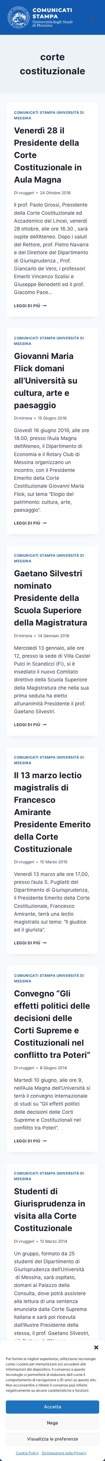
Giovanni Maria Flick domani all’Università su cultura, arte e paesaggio (45, 380)
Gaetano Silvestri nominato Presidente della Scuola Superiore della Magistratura (50, 598)
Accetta (52, 1407)
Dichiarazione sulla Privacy (64, 1453)
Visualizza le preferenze (52, 1439)
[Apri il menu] (92, 17)
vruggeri (26, 192)
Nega (52, 1423)
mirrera (25, 418)
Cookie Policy (27, 1453)
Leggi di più (30, 305)
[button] (96, 1347)
